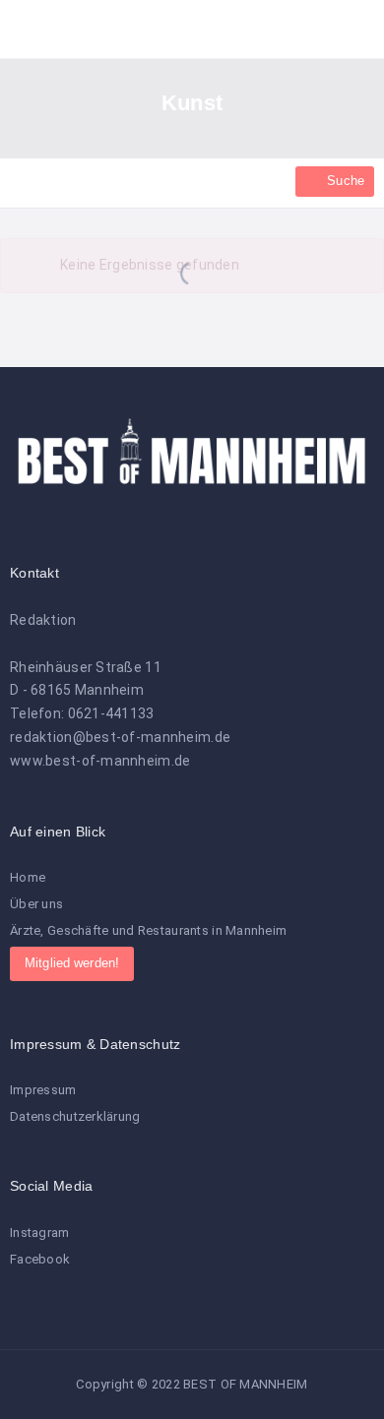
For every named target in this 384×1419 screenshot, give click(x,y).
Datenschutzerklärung (75, 1116)
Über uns (36, 903)
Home (27, 877)
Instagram (40, 1232)
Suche (343, 180)
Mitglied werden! (72, 963)
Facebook (40, 1259)
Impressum (43, 1089)
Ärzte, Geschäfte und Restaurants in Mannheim (148, 930)
